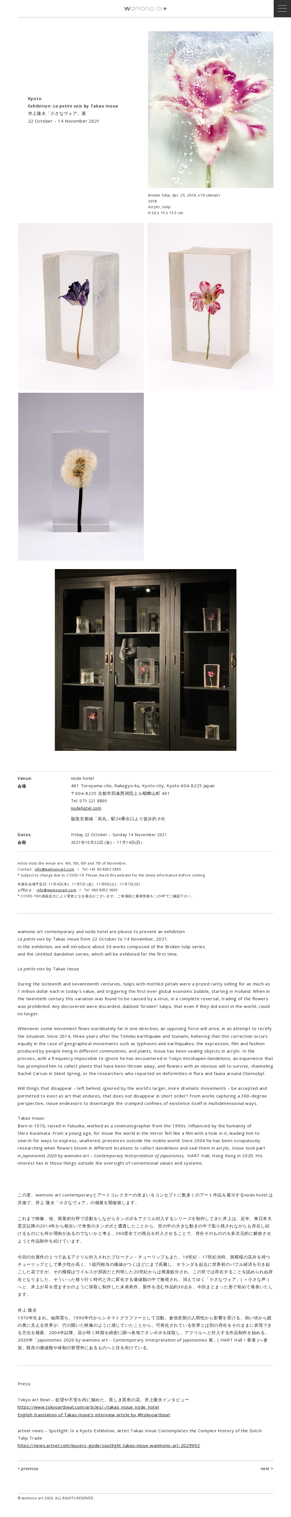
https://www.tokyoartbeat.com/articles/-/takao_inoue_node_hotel (88, 1407)
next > (267, 1469)
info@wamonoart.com (54, 869)
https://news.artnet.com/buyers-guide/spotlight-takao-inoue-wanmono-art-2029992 (109, 1445)
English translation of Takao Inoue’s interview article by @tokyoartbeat (94, 1414)
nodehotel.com (86, 808)
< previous (28, 1469)
